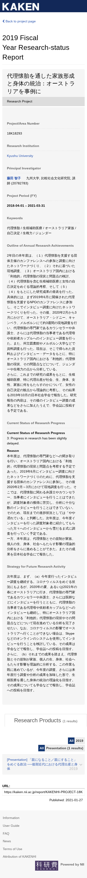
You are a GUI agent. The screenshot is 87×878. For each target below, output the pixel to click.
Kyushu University (20, 156)
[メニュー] (81, 5)
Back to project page (20, 21)
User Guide (11, 825)
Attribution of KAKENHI (19, 856)
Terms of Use (12, 849)
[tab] (46, 720)
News (7, 841)
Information (11, 818)
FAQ (6, 833)
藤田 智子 (14, 178)
